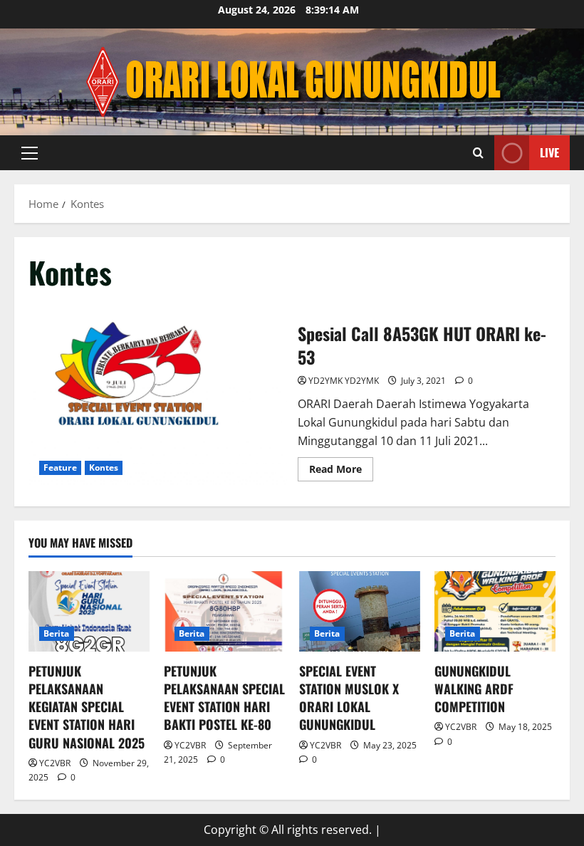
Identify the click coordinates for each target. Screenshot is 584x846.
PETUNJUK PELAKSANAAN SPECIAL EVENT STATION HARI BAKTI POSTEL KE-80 (224, 698)
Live (549, 152)
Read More (341, 471)
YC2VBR (55, 763)
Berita (56, 633)
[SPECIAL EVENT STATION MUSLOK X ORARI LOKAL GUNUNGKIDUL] (359, 611)
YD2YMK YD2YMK (343, 381)
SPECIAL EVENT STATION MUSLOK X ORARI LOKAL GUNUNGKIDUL (349, 698)
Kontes (104, 467)
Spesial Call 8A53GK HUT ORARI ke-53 (157, 400)
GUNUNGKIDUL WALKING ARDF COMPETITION (473, 689)
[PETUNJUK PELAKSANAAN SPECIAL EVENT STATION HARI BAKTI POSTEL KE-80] (224, 611)
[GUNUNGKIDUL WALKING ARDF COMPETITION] (495, 611)
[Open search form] (478, 153)
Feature (60, 467)
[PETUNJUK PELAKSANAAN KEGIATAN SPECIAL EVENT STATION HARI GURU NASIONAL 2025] (89, 611)
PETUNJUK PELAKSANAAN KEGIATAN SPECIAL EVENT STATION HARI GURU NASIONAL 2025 (86, 707)
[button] (29, 153)
